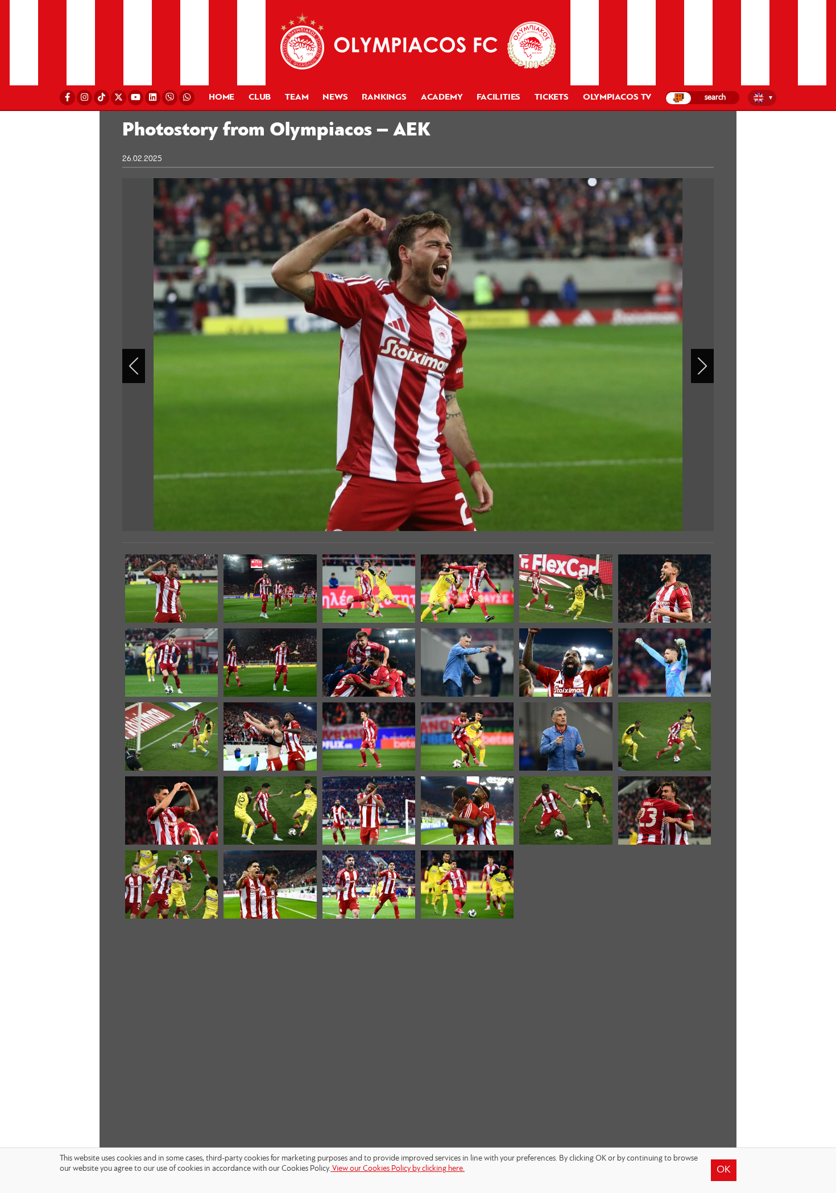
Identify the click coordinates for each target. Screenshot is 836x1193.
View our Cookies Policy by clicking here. (397, 1169)
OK (724, 1170)
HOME (221, 97)
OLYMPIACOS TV (617, 97)
